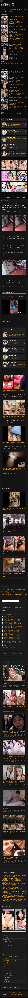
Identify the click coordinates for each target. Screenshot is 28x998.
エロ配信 (12, 686)
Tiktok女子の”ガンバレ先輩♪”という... (16, 80)
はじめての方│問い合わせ (17, 992)
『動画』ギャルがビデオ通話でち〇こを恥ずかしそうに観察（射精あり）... (17, 94)
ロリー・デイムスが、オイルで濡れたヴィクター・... (13, 642)
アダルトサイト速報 (8, 975)
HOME (2, 196)
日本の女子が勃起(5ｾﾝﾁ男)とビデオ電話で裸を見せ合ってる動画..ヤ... (18, 30)
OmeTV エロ (14, 835)
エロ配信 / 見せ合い (8, 941)
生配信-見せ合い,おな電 (6, 686)
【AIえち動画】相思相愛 (8, 624)
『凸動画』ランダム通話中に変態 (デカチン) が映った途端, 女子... (17, 102)
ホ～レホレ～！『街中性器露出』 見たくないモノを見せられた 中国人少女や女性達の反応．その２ (14, 889)
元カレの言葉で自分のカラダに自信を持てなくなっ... (13, 639)
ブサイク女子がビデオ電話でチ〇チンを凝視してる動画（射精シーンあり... (17, 76)
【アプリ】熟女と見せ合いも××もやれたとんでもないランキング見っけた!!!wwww (14, 608)
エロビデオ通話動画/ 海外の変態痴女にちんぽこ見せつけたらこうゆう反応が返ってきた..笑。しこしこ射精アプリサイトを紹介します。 (14, 594)
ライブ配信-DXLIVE (8, 958)
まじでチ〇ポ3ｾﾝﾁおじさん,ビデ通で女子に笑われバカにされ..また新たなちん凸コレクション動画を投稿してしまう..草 (14, 575)
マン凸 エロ (17, 811)
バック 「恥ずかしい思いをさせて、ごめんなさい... (13, 626)
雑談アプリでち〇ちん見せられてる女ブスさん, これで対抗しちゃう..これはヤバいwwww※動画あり (14, 731)
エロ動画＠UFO (7, 979)
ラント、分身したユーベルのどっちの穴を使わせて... (13, 644)
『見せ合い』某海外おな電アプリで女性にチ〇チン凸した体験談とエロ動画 (17, 21)
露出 (13, 581)
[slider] (8, 312)
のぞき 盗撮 (6, 952)
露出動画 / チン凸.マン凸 (12, 203)
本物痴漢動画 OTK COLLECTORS (10, 960)
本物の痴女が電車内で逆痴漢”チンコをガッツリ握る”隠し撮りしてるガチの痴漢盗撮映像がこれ (14, 391)
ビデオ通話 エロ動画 (9, 736)
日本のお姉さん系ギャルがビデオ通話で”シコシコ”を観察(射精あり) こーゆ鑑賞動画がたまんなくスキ (14, 782)
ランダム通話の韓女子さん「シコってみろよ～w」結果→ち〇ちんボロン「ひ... (17, 17)
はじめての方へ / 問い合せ (8, 1)
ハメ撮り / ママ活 (7, 948)
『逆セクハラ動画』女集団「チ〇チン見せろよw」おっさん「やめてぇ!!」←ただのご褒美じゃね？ (14, 417)
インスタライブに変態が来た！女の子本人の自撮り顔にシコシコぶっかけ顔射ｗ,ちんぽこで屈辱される (14, 894)
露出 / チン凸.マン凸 (8, 945)
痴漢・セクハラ (8, 196)
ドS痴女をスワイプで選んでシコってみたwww (12, 618)
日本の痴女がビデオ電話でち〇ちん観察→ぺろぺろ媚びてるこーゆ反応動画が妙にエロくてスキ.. (14, 857)
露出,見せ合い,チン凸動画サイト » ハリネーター (14, 211)
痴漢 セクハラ (6, 950)
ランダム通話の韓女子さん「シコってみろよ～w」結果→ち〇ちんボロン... (17, 72)
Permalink (16, 581)
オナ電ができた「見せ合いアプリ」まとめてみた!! (12, 63)
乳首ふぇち (6, 962)
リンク (4, 954)
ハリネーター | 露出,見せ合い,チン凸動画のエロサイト (15, 994)
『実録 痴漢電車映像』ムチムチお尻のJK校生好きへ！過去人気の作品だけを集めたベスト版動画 (14, 469)
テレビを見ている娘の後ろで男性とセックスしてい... (13, 634)
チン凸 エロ (18, 785)
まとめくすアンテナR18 (8, 977)
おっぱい (21, 735)
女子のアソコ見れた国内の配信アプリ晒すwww (12, 619)
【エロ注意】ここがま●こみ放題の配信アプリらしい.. (13, 653)
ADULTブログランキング (9, 964)
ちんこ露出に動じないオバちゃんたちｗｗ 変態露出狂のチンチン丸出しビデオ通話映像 (14, 884)
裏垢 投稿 (5, 943)
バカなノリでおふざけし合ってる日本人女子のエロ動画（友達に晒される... (17, 89)
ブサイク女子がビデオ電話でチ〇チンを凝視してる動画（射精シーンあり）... (17, 26)
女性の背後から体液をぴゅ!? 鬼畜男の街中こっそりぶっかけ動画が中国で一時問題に (14, 881)
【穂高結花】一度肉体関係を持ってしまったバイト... (13, 637)
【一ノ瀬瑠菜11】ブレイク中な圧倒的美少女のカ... (12, 628)
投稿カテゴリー (6, 939)
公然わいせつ (5, 581)
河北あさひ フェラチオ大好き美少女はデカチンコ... (13, 638)
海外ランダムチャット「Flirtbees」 (11, 956)
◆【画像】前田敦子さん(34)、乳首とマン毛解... (12, 620)
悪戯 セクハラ (10, 581)
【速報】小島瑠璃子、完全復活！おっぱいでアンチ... (13, 641)
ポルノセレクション (8, 969)
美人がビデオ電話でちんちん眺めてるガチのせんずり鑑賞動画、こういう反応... (17, 48)
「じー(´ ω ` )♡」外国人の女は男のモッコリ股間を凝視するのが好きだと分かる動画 (14, 876)
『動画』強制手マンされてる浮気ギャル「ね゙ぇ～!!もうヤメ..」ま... (17, 85)
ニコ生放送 (16, 686)
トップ (1, 1)
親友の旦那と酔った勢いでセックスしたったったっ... (13, 627)
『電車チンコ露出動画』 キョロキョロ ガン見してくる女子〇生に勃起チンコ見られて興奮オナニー (14, 886)
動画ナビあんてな (7, 973)
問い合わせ (6, 937)
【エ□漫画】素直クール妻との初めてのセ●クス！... (12, 622)
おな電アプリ (13, 785)
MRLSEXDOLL (7, 981)
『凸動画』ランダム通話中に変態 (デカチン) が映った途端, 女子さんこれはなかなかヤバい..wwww (14, 832)
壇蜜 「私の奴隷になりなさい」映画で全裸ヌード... (13, 635)
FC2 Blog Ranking (7, 966)
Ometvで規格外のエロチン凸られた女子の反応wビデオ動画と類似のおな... (17, 43)
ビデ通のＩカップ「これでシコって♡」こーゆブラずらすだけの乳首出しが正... (17, 52)
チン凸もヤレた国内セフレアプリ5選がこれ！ (11, 113)
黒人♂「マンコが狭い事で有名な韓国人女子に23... (12, 623)
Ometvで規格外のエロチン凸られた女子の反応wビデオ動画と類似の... (17, 107)
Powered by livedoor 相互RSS (8, 647)
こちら (10, 987)
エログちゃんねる (7, 971)
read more (20, 396)
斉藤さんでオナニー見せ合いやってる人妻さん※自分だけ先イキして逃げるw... (17, 39)
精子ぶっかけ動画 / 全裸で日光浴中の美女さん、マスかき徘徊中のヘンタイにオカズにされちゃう (14, 878)
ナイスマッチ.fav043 (7, 645)
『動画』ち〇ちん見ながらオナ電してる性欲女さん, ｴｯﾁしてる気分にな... (17, 34)
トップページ (5, 935)
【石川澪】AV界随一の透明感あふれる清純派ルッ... (13, 630)
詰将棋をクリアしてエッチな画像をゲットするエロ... (13, 633)
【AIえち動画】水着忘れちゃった (9, 616)
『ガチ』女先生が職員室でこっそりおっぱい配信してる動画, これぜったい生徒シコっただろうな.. (14, 757)
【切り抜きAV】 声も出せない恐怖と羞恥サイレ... (12, 631)
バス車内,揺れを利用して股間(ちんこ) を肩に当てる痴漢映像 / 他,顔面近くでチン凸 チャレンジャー (14, 899)
